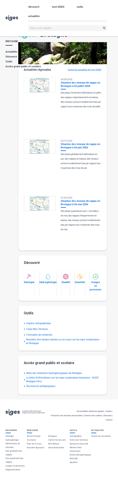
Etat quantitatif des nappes (14, 460)
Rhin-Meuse (53, 444)
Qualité (66, 282)
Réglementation (13, 470)
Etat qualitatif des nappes (14, 453)
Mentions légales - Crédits (100, 411)
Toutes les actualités (101, 436)
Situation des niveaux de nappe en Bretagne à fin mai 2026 (80, 203)
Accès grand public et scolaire (23, 66)
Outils (9, 61)
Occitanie (31, 440)
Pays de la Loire (34, 444)
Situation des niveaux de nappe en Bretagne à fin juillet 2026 (80, 84)
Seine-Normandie (56, 448)
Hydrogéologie (48, 282)
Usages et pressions (95, 286)
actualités (34, 16)
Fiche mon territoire (79, 440)
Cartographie (76, 436)
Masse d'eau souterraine (76, 449)
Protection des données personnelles (67, 416)
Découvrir (11, 56)
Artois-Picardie (34, 436)
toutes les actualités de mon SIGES (84, 69)
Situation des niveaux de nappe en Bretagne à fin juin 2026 (80, 146)
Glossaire (107, 416)
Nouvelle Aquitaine (35, 448)
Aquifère (74, 462)
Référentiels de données (13, 445)
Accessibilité (82, 411)
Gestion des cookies (93, 416)
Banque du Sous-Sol (79, 444)
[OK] (104, 28)
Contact (109, 420)
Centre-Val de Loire (57, 440)
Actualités (11, 51)
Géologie (29, 282)
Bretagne (52, 436)
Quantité (80, 282)
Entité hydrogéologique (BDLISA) (80, 457)
